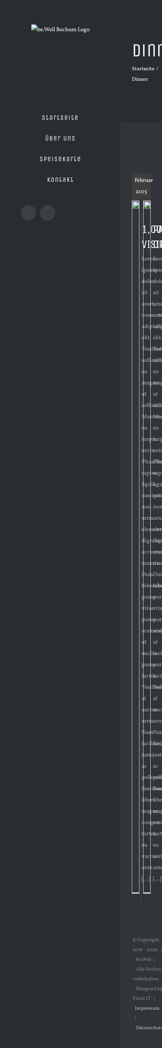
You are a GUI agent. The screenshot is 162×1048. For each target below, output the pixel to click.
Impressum (147, 1008)
